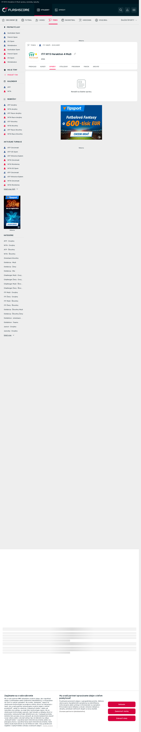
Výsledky (63, 67)
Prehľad (32, 67)
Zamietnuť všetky (122, 711)
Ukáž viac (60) (9, 189)
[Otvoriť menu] (134, 10)
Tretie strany (48, 726)
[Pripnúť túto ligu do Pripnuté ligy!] (75, 54)
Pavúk (86, 67)
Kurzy (43, 67)
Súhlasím (121, 704)
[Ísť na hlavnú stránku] (17, 10)
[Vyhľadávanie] (121, 10)
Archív (96, 67)
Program (76, 67)
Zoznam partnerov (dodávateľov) (72, 711)
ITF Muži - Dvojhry (51, 45)
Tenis (33, 45)
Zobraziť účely (121, 718)
